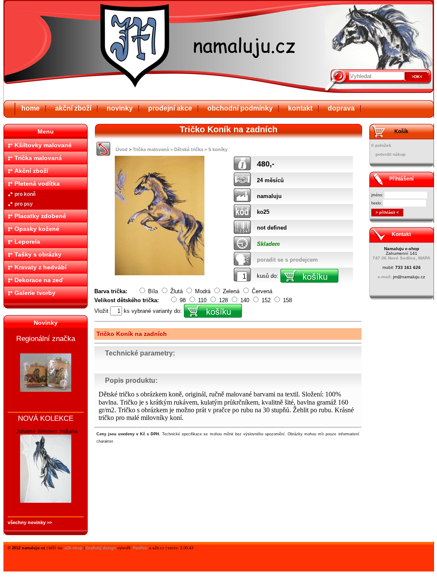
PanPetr (140, 548)
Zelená (231, 291)
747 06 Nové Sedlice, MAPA (401, 258)
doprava (341, 108)
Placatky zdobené (40, 216)
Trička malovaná (38, 157)
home (30, 108)
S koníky (217, 149)
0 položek (381, 145)
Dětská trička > (190, 149)
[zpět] (103, 154)
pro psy (24, 204)
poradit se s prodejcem (287, 260)
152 (266, 300)
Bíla (153, 291)
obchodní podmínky (240, 108)
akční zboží (73, 108)
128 (223, 300)
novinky (120, 108)
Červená (261, 291)
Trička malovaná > (153, 149)
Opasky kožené (37, 228)
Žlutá (176, 291)
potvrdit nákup (390, 154)
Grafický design (101, 548)
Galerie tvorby (35, 292)
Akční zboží (31, 170)
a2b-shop (73, 548)
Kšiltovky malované (43, 145)
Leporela (27, 241)
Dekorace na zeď (39, 280)
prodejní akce (170, 108)
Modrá (202, 291)
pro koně (25, 194)
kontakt (300, 108)
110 (202, 300)
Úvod (122, 149)
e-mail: (385, 276)
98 (182, 300)
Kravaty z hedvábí (41, 267)
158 (286, 300)
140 (245, 300)
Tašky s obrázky (38, 254)
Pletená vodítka (37, 183)
